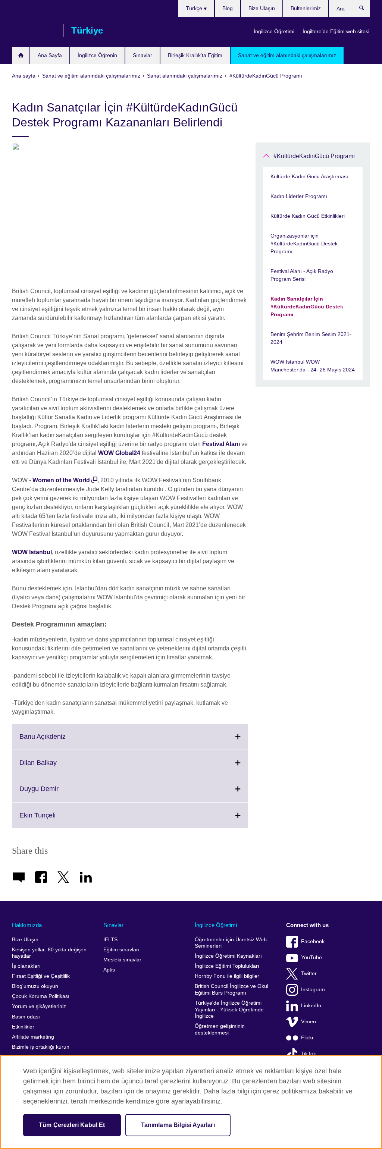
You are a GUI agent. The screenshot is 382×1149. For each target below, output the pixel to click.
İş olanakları (26, 966)
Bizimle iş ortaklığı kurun (40, 1047)
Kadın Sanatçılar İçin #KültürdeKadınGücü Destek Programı (306, 306)
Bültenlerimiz (306, 8)
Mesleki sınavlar (122, 960)
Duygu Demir (55, 793)
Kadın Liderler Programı (298, 196)
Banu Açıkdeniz (58, 741)
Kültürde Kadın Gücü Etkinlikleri (307, 216)
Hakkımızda (27, 925)
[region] (191, 1102)
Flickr (307, 1037)
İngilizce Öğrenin (97, 55)
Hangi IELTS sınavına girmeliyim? (20, 55)
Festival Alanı (221, 444)
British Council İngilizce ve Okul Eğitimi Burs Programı (231, 989)
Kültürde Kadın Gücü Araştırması (309, 176)
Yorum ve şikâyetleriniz (39, 1006)
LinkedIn (311, 1005)
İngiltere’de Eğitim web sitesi (336, 31)
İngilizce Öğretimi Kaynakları (228, 956)
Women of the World (61, 480)
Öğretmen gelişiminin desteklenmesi (220, 1029)
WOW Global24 (119, 453)
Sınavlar (142, 55)
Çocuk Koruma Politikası (40, 996)
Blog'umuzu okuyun (35, 986)
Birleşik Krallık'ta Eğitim (195, 55)
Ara (365, 9)
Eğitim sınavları (121, 949)
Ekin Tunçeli (53, 819)
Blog (227, 8)
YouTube (311, 957)
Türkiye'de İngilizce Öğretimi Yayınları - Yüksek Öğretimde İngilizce (229, 1009)
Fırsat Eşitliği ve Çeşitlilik (41, 976)
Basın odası (26, 1017)
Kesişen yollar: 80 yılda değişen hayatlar (49, 953)
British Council (34, 30)
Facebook (313, 941)
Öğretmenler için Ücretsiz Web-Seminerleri (232, 943)
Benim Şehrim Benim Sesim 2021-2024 (310, 338)
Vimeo (308, 1021)
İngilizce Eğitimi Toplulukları (227, 966)
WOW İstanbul (32, 552)
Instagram (313, 989)
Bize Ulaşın (261, 8)
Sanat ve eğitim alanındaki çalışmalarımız (287, 55)
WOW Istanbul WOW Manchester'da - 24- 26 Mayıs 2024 (312, 366)
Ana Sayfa (50, 55)
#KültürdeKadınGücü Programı (314, 156)
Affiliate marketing (33, 1037)
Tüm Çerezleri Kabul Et (72, 1125)
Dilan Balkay (54, 767)
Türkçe (195, 8)
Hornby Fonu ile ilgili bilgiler (227, 976)
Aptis (109, 970)
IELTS (110, 939)
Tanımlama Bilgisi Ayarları (178, 1125)
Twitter (309, 973)
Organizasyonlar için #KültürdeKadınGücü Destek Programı (304, 243)
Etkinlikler (23, 1027)
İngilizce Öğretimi (274, 31)
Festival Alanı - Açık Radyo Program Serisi (301, 275)
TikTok (308, 1054)
